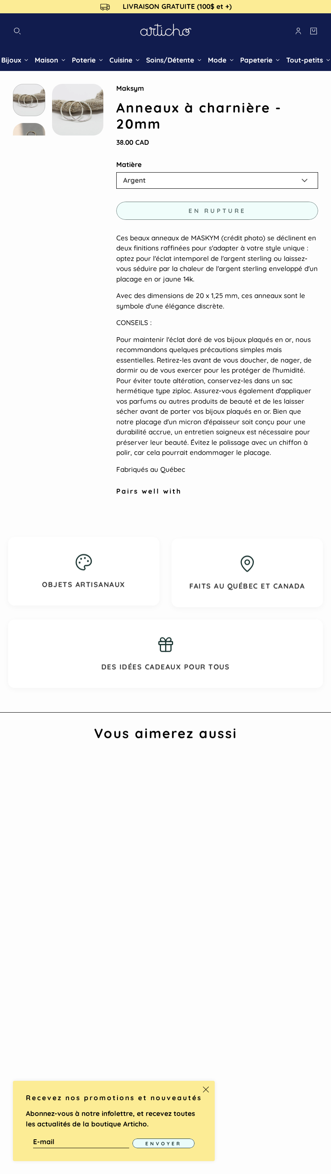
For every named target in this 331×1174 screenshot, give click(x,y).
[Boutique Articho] (166, 31)
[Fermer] (206, 1090)
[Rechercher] (17, 31)
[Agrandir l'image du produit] (77, 109)
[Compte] (298, 31)
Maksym (130, 88)
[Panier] (313, 31)
